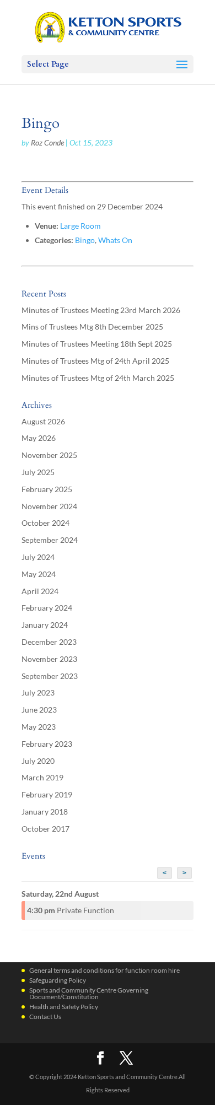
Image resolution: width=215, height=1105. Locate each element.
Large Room (80, 225)
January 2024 (45, 624)
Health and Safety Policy (63, 1006)
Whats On (115, 240)
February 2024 (47, 607)
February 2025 (47, 489)
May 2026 (39, 438)
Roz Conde (47, 142)
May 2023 (39, 726)
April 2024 (40, 591)
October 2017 (45, 828)
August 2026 (43, 421)
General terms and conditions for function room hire (104, 970)
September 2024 (50, 540)
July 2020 (38, 761)
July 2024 (38, 557)
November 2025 (49, 455)
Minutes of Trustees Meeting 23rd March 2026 (101, 310)
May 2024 (39, 574)
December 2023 (49, 641)
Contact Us (45, 1016)
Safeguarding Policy (57, 980)
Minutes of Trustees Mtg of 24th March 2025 (98, 377)
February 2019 (47, 794)
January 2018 (45, 811)
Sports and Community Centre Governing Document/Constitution (88, 993)
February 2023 (47, 743)
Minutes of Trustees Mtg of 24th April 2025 (95, 360)
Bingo (85, 240)
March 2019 (42, 777)
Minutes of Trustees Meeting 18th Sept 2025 (97, 343)
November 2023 (49, 659)
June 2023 (39, 709)
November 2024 (49, 506)
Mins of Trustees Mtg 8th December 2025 (92, 326)
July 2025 (38, 472)
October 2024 (45, 522)
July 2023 (38, 692)
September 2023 (50, 676)
